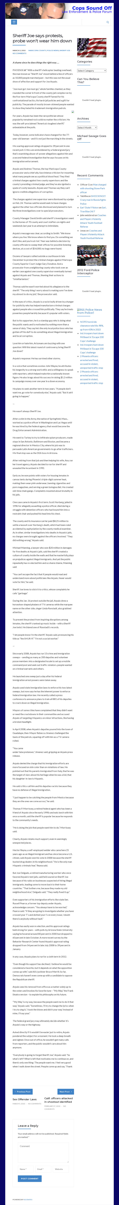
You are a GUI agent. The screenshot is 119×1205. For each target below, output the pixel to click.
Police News (53, 50)
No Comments (19, 53)
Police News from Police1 (89, 311)
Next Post (65, 1091)
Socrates (28, 1199)
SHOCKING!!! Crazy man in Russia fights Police (93, 200)
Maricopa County (37, 50)
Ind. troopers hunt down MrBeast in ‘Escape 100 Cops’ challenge (92, 337)
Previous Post (23, 1091)
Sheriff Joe (64, 50)
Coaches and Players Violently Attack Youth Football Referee (92, 234)
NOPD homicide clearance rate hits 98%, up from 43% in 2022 (92, 325)
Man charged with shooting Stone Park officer (93, 188)
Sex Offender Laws (25, 1099)
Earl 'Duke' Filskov (89, 207)
